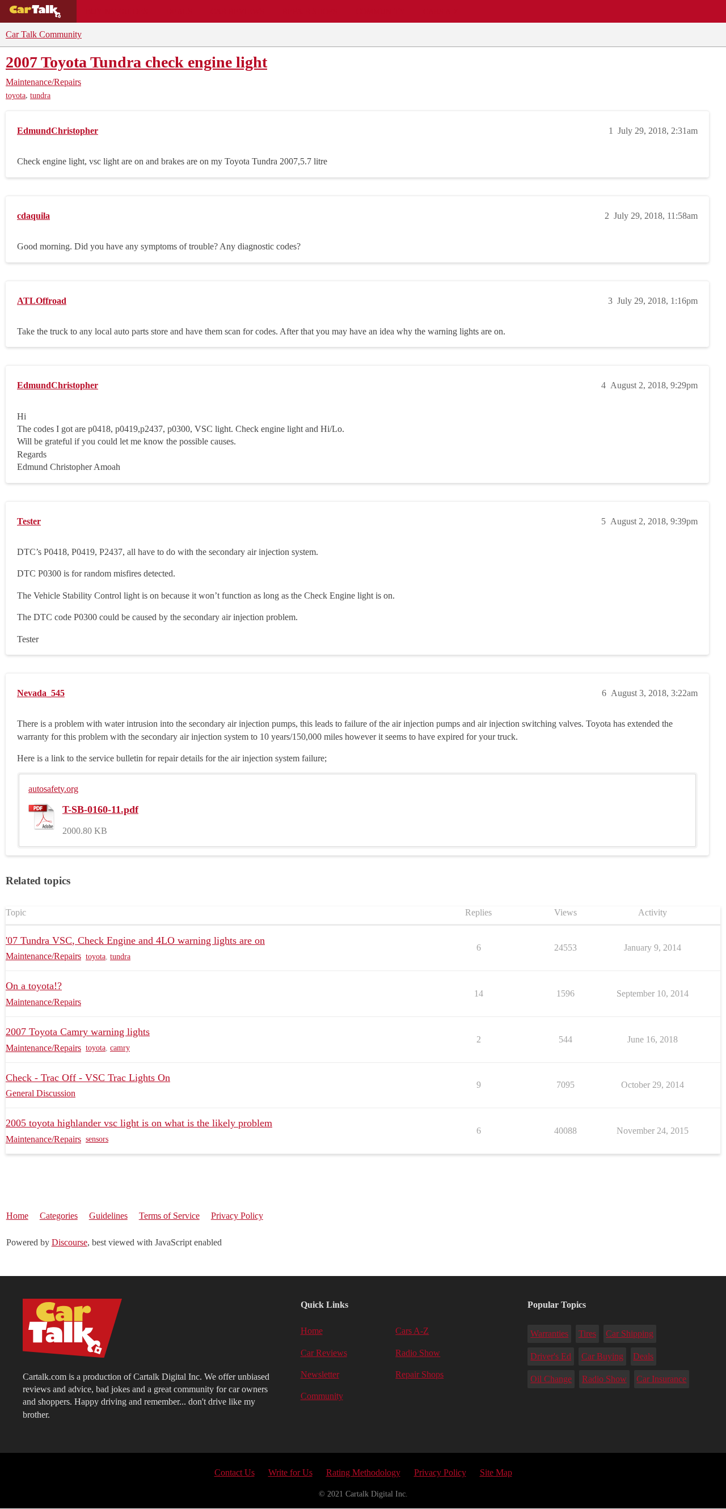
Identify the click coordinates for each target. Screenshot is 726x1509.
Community (380, 11)
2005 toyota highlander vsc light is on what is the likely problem (139, 1123)
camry (120, 1048)
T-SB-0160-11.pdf (100, 809)
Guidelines (108, 1215)
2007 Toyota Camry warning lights (78, 1031)
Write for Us (290, 1472)
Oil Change (551, 1379)
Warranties (549, 1333)
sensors (97, 1139)
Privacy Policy (237, 1215)
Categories (59, 1215)
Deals (179, 11)
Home (17, 1215)
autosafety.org (53, 789)
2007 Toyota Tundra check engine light (136, 62)
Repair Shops (309, 11)
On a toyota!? (34, 985)
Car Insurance (661, 1379)
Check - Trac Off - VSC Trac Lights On (88, 1077)
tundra (40, 95)
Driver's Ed (550, 1356)
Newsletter (320, 1374)
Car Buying (602, 1356)
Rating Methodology (363, 1472)
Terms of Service (169, 1215)
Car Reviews (237, 11)
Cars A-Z (441, 11)
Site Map (496, 1472)
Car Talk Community (44, 34)
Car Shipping (629, 1333)
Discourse (69, 1242)
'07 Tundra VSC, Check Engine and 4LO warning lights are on (135, 940)
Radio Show (417, 1353)
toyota (16, 95)
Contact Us (234, 1472)
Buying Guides (117, 11)
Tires (587, 1333)
